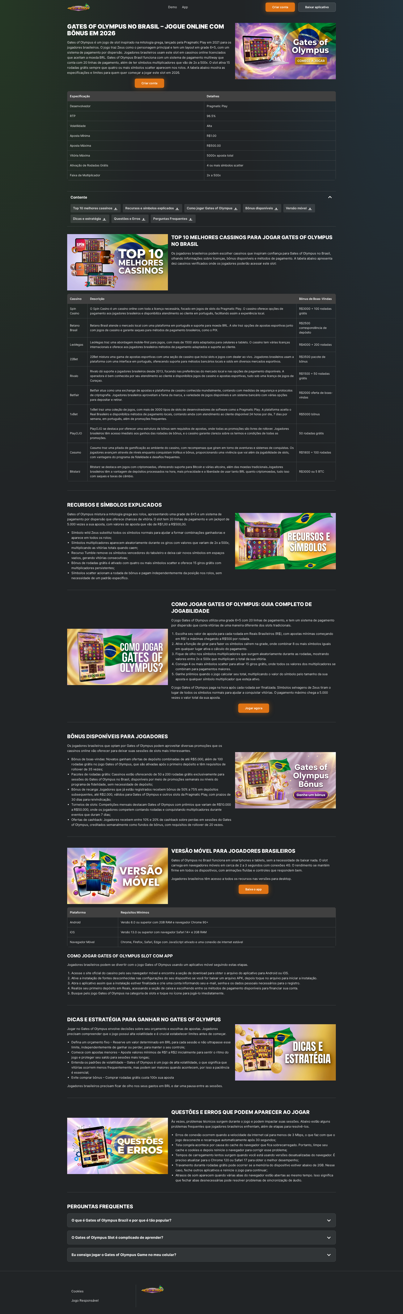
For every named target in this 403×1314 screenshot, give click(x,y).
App (185, 7)
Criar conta (280, 7)
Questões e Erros (127, 219)
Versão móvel (296, 208)
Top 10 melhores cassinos (92, 208)
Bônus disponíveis (259, 208)
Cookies (77, 1291)
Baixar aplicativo (317, 7)
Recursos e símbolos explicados (149, 208)
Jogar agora (253, 708)
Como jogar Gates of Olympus (209, 208)
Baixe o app (253, 889)
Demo (172, 7)
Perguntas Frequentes (170, 219)
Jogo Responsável (85, 1300)
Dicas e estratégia (87, 219)
